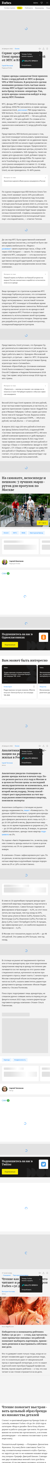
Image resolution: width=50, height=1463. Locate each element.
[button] (47, 3)
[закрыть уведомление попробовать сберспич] (40, 55)
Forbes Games (12, 8)
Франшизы (39, 8)
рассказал (22, 110)
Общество (43, 687)
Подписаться (10, 645)
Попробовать (26, 65)
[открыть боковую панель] (41, 3)
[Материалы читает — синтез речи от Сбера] (40, 49)
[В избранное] (47, 49)
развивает (6, 248)
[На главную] (6, 3)
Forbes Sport (8, 687)
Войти (35, 3)
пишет (27, 810)
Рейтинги (29, 8)
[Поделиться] (43, 49)
